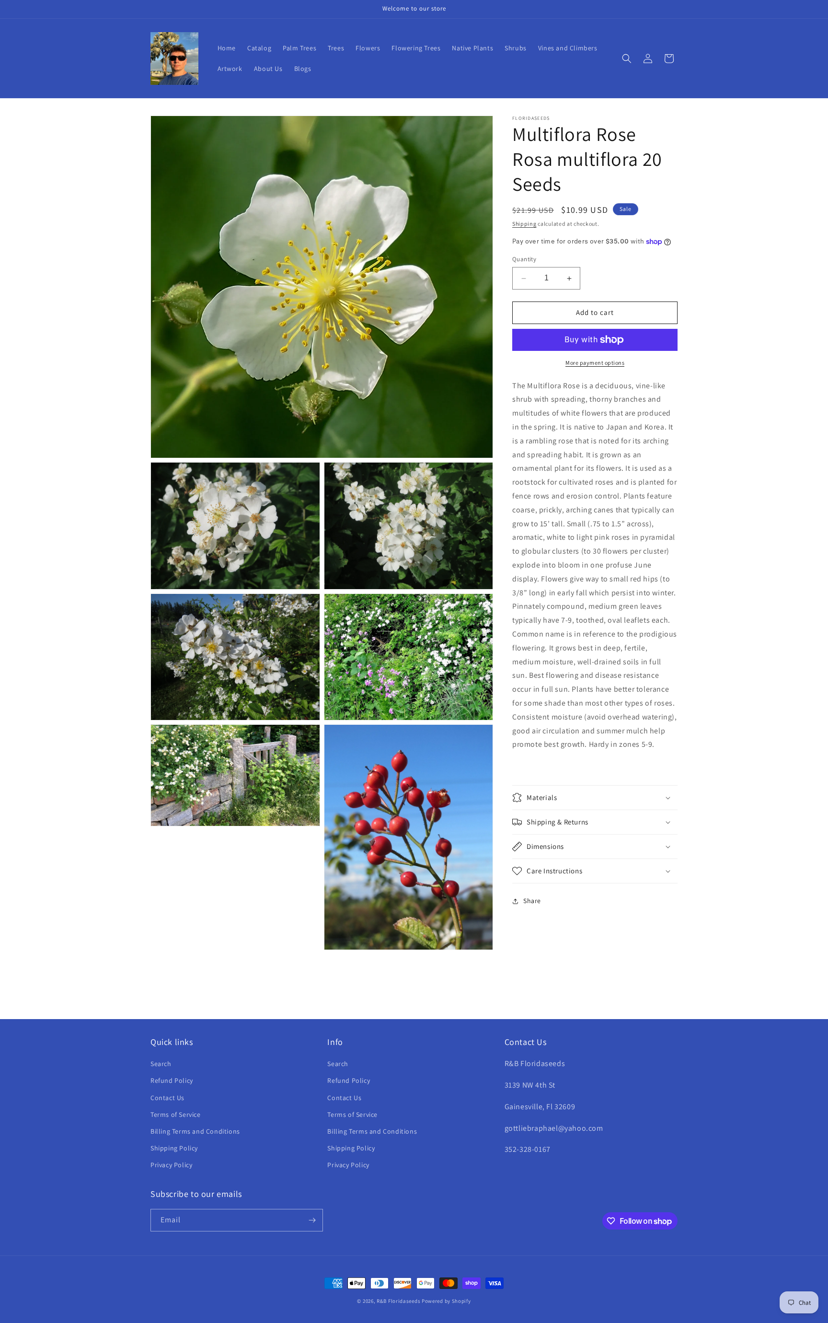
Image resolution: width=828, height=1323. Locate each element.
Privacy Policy (171, 1165)
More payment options (594, 362)
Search (161, 1063)
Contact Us (167, 1097)
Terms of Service (175, 1114)
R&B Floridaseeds (398, 1301)
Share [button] (532, 901)
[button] (626, 58)
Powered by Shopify (446, 1301)
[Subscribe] (311, 1220)
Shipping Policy (174, 1148)
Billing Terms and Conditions (195, 1131)
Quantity (524, 259)
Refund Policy (171, 1080)
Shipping (524, 223)
